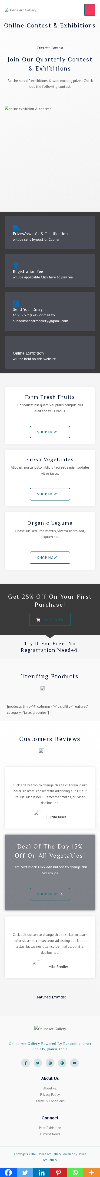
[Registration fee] (16, 265)
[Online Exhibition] (16, 347)
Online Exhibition (28, 353)
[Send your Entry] (16, 303)
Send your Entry (28, 309)
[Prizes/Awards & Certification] (16, 227)
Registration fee (28, 271)
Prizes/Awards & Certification (40, 233)
